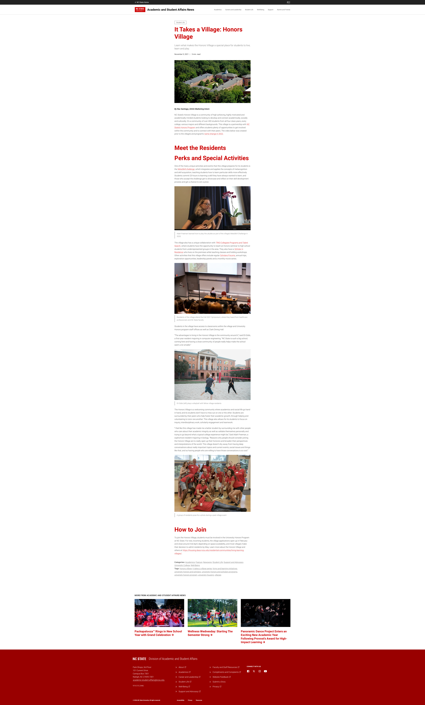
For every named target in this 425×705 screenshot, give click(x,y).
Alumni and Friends (283, 10)
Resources (199, 700)
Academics (218, 10)
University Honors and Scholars (187, 572)
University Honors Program (185, 575)
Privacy (190, 700)
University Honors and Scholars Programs (219, 572)
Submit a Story (219, 682)
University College (182, 565)
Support (270, 10)
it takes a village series (202, 568)
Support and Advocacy (233, 562)
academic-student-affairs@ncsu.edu (148, 680)
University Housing (206, 575)
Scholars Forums (227, 255)
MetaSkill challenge (186, 169)
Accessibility (180, 700)
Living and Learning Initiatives (225, 568)
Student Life (249, 10)
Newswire (207, 562)
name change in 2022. (213, 134)
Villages (218, 575)
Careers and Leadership (233, 10)
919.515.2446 (138, 686)
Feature (199, 562)
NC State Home (143, 2)
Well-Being (260, 10)
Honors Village (186, 568)
